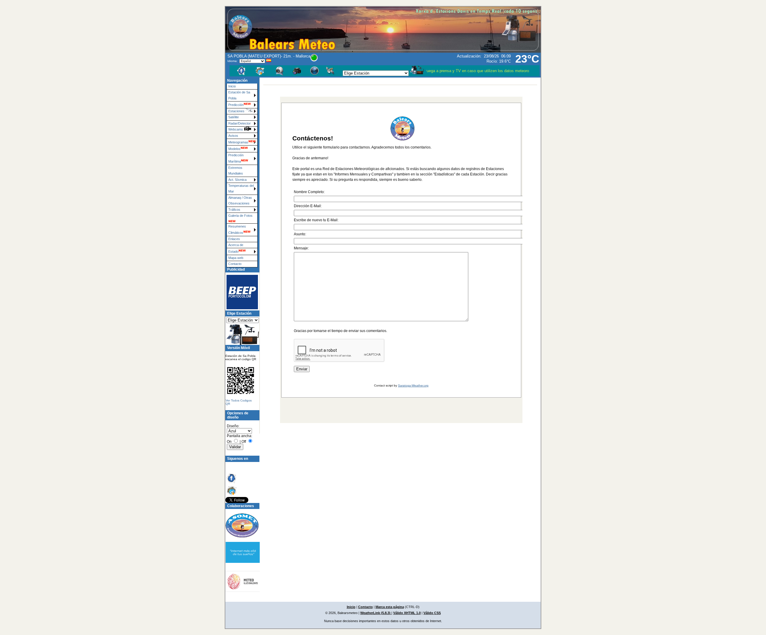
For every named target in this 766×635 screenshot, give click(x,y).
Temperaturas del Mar (241, 188)
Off (243, 442)
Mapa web (235, 258)
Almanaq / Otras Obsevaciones (240, 200)
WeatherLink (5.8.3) (375, 613)
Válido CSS (432, 613)
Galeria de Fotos (240, 215)
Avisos (233, 135)
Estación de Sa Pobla (239, 95)
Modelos (234, 149)
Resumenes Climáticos (237, 229)
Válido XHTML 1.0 (407, 613)
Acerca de (235, 245)
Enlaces (234, 239)
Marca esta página (390, 607)
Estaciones (236, 111)
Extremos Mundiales (235, 170)
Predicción (236, 105)
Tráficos (234, 209)
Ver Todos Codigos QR (239, 402)
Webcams (236, 129)
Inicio (232, 86)
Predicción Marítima (236, 158)
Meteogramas (238, 142)
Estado (233, 251)
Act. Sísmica (237, 179)
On (229, 442)
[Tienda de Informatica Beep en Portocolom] (239, 292)
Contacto (234, 264)
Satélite (233, 117)
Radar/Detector (239, 123)
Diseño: (233, 426)
